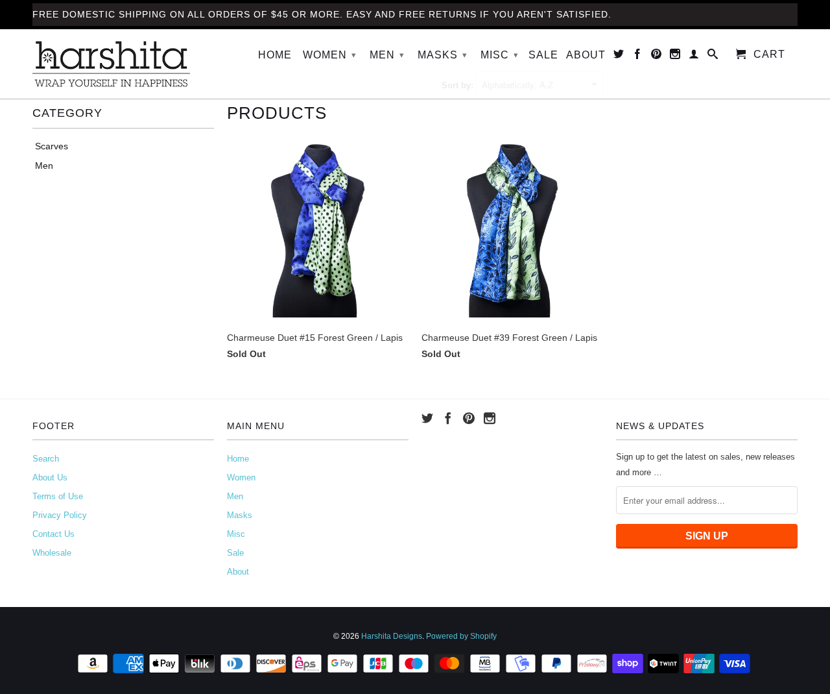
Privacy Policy (59, 515)
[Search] (712, 56)
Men (387, 54)
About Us (49, 477)
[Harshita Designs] (123, 64)
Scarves (51, 146)
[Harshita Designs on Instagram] (675, 56)
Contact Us (53, 534)
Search (45, 459)
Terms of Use (57, 496)
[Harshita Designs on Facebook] (637, 56)
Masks (443, 54)
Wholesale (51, 553)
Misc (499, 54)
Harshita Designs (391, 636)
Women (330, 54)
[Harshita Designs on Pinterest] (656, 56)
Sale (543, 54)
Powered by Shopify (461, 636)
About (586, 54)
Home (275, 54)
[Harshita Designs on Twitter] (618, 56)
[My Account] (694, 56)
